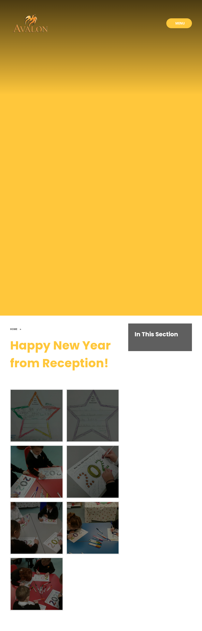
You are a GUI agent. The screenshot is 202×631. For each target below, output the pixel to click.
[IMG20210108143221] (36, 528)
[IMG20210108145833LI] (36, 415)
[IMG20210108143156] (36, 584)
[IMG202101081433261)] (36, 471)
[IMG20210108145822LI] (93, 415)
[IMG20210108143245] (93, 471)
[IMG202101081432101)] (93, 528)
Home (13, 329)
